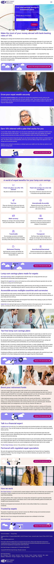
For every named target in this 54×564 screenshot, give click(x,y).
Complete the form (6, 426)
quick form (12, 281)
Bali (1, 555)
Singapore (18, 556)
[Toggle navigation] (51, 2)
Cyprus (13, 555)
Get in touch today (5, 519)
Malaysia (3, 556)
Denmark (18, 555)
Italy (44, 555)
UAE (37, 556)
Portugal (14, 556)
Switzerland (27, 556)
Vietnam (40, 556)
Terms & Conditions (5, 533)
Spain (23, 556)
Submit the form (5, 304)
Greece (30, 555)
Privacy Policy (14, 533)
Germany (26, 555)
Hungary (35, 555)
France (22, 555)
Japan (46, 555)
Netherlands (8, 556)
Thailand (33, 556)
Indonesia (40, 555)
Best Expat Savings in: (6, 553)
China (10, 555)
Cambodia (5, 555)
